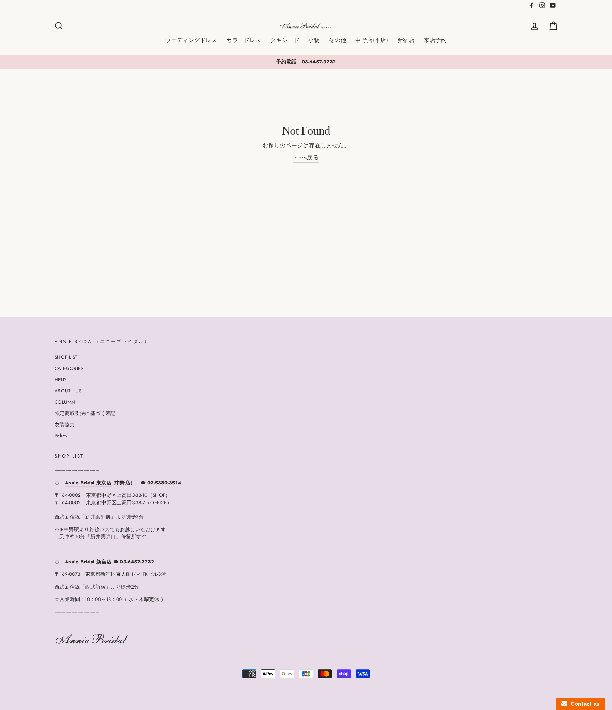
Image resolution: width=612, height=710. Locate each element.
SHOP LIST (66, 356)
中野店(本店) (371, 40)
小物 (314, 40)
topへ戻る (306, 157)
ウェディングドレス (191, 40)
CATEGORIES (69, 368)
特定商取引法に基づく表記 (85, 413)
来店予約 (435, 40)
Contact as (583, 704)
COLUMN (65, 401)
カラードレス (243, 40)
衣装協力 (65, 424)
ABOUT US (68, 390)
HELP (60, 379)
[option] (306, 61)
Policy (61, 435)
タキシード (284, 40)
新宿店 (406, 40)
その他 (337, 40)
